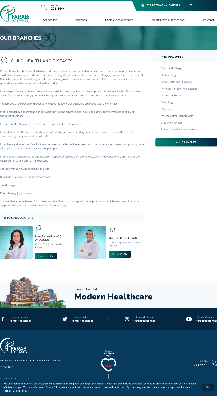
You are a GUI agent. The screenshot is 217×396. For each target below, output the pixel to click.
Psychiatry (167, 109)
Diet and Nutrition (171, 123)
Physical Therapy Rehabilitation (179, 89)
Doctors (81, 20)
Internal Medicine (171, 95)
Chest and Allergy (171, 68)
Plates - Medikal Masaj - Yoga (179, 129)
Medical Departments (119, 20)
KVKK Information (39, 360)
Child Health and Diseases (176, 82)
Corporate (50, 20)
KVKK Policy (6, 367)
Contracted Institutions (168, 20)
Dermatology (168, 75)
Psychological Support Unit (177, 116)
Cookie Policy (20, 390)
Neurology (167, 102)
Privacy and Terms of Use (13, 360)
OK (208, 387)
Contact (208, 20)
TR (191, 5)
